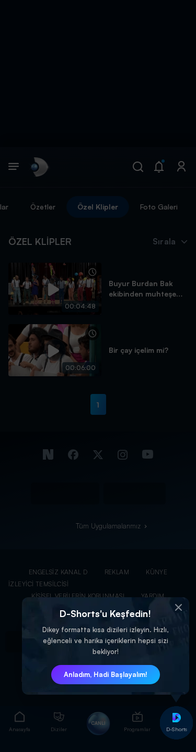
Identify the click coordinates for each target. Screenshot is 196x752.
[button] (178, 607)
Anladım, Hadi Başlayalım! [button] (105, 674)
